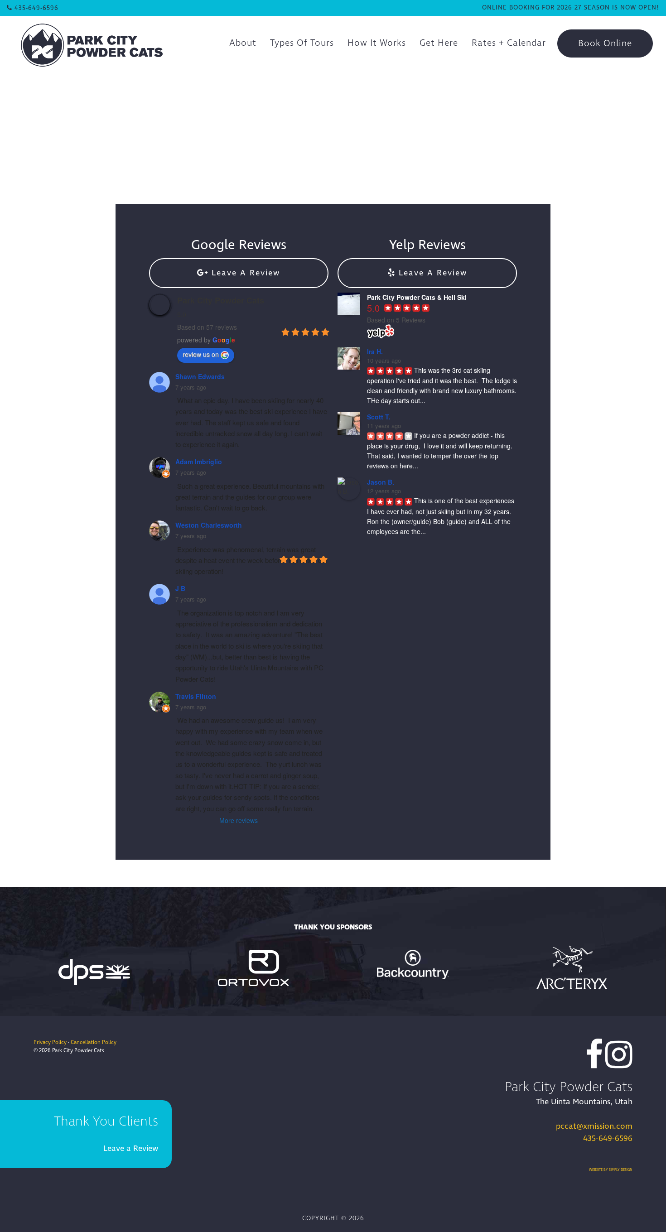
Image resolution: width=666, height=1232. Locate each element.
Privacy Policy (50, 1042)
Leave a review (244, 273)
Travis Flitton (195, 696)
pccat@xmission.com (594, 1126)
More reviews (238, 820)
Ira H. (375, 351)
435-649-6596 (607, 1138)
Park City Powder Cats (220, 300)
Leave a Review (130, 1148)
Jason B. (380, 481)
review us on (201, 354)
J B (180, 588)
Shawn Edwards (200, 376)
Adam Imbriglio (198, 461)
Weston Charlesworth (208, 524)
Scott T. (379, 416)
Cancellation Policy (93, 1042)
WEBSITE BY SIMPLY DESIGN (610, 1169)
